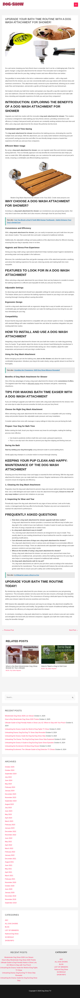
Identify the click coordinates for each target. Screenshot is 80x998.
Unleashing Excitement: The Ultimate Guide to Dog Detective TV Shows (30, 749)
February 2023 (10, 824)
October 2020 (9, 886)
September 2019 (10, 903)
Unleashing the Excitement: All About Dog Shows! (22, 746)
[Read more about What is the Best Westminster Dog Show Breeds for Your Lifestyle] (22, 654)
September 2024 (10, 774)
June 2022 (8, 838)
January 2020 (9, 892)
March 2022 (9, 848)
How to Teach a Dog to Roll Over (54, 666)
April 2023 (8, 818)
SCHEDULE (9, 937)
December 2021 (10, 858)
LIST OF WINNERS (12, 930)
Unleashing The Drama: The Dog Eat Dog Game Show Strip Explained (29, 739)
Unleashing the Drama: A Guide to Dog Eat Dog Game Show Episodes (29, 742)
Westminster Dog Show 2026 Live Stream (19, 716)
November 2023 (10, 797)
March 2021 (9, 875)
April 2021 (8, 872)
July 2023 (8, 807)
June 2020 (8, 889)
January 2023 (9, 828)
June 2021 (8, 865)
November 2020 (10, 882)
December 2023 (10, 794)
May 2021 (8, 869)
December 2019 (10, 896)
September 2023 (10, 801)
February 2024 (10, 787)
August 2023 (9, 804)
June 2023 (8, 811)
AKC (6, 920)
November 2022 (10, 835)
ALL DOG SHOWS (11, 923)
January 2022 (9, 855)
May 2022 (8, 841)
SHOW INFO (9, 940)
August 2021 (9, 862)
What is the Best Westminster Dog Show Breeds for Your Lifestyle (21, 667)
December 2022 (10, 831)
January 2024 (9, 790)
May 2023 (8, 814)
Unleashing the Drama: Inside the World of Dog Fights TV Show (27, 729)
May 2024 (8, 784)
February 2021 (10, 879)
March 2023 (9, 821)
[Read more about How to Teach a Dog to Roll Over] (57, 654)
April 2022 (8, 845)
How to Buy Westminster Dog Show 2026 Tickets (22, 719)
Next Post (73, 630)
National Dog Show (12, 934)
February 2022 (10, 852)
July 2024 (8, 777)
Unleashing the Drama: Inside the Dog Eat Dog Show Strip (25, 736)
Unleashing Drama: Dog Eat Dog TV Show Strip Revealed (25, 732)
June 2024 (8, 780)
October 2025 (9, 767)
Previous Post (8, 630)
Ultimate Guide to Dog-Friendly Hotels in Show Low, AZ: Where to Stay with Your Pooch (35, 722)
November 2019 (10, 899)
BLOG (7, 670)
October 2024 (9, 770)
